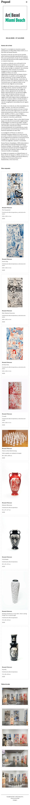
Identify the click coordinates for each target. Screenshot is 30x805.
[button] (27, 1)
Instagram (15, 800)
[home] (7, 2)
